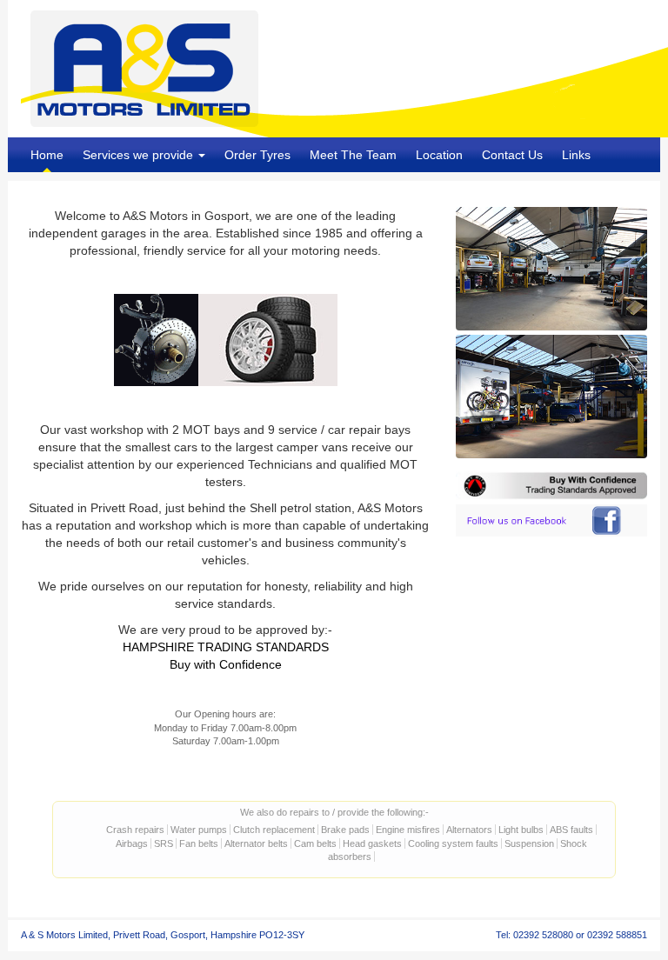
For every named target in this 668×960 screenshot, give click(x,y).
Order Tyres (257, 155)
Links (576, 155)
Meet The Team (353, 155)
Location (439, 155)
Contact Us (512, 155)
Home (46, 155)
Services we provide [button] (140, 155)
